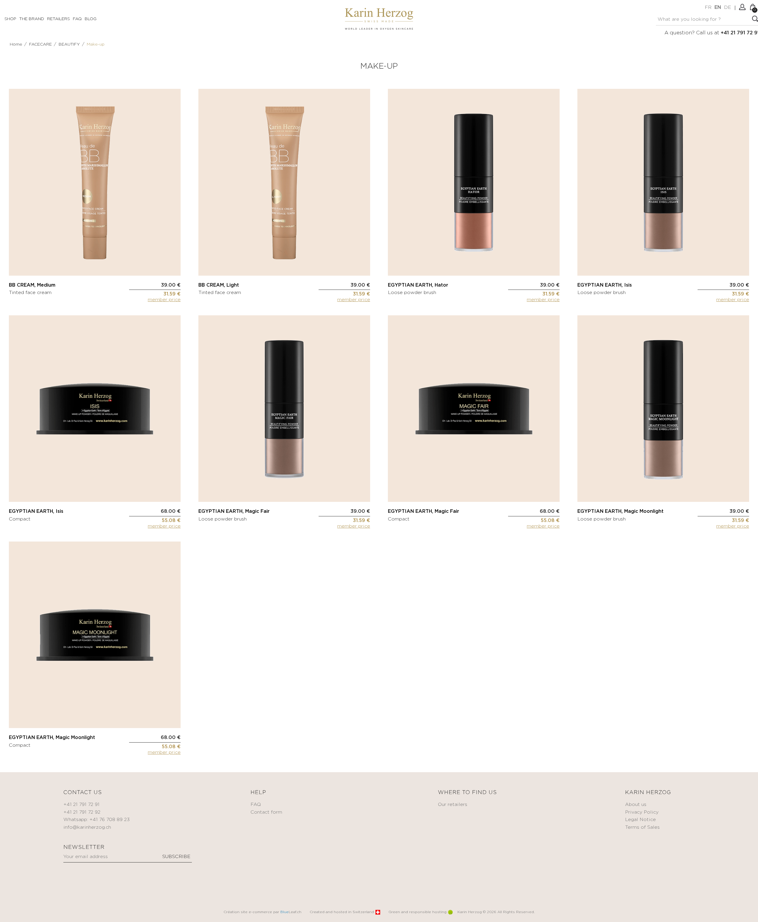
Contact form (266, 812)
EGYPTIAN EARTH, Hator (418, 285)
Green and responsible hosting (417, 912)
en (717, 7)
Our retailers (452, 804)
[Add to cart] (176, 263)
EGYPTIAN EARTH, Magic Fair (234, 511)
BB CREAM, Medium (32, 285)
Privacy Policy (642, 812)
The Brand (31, 19)
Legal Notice (640, 819)
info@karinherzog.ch (87, 827)
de (727, 7)
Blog (91, 19)
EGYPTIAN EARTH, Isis (604, 285)
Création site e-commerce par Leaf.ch (262, 912)
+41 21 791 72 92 (81, 812)
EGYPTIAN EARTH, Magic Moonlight (620, 511)
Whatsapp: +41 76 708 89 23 (96, 819)
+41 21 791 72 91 (81, 804)
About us (635, 804)
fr (708, 7)
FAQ (77, 19)
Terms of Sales (642, 827)
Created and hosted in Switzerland (342, 912)
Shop (10, 19)
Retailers (58, 19)
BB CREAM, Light (218, 285)
